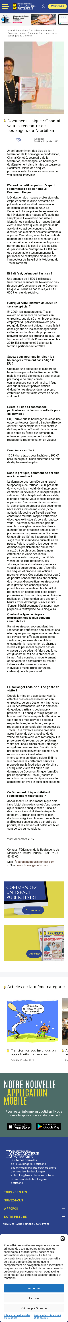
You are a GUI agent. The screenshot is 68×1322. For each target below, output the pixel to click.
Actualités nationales (41, 30)
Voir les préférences (34, 1308)
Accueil (11, 30)
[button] (62, 1238)
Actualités (22, 30)
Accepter (34, 1288)
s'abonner (57, 6)
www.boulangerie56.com (32, 865)
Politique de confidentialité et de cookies (17, 1316)
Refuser (34, 1298)
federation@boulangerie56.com (34, 862)
